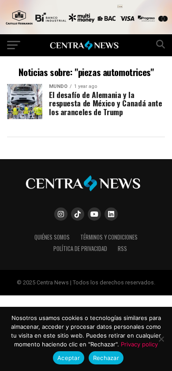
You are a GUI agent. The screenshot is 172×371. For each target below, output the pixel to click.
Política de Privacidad (80, 248)
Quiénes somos (52, 237)
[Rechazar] (161, 339)
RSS (122, 248)
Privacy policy (139, 344)
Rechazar (106, 357)
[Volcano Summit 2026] (86, 32)
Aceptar (68, 357)
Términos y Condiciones (109, 237)
